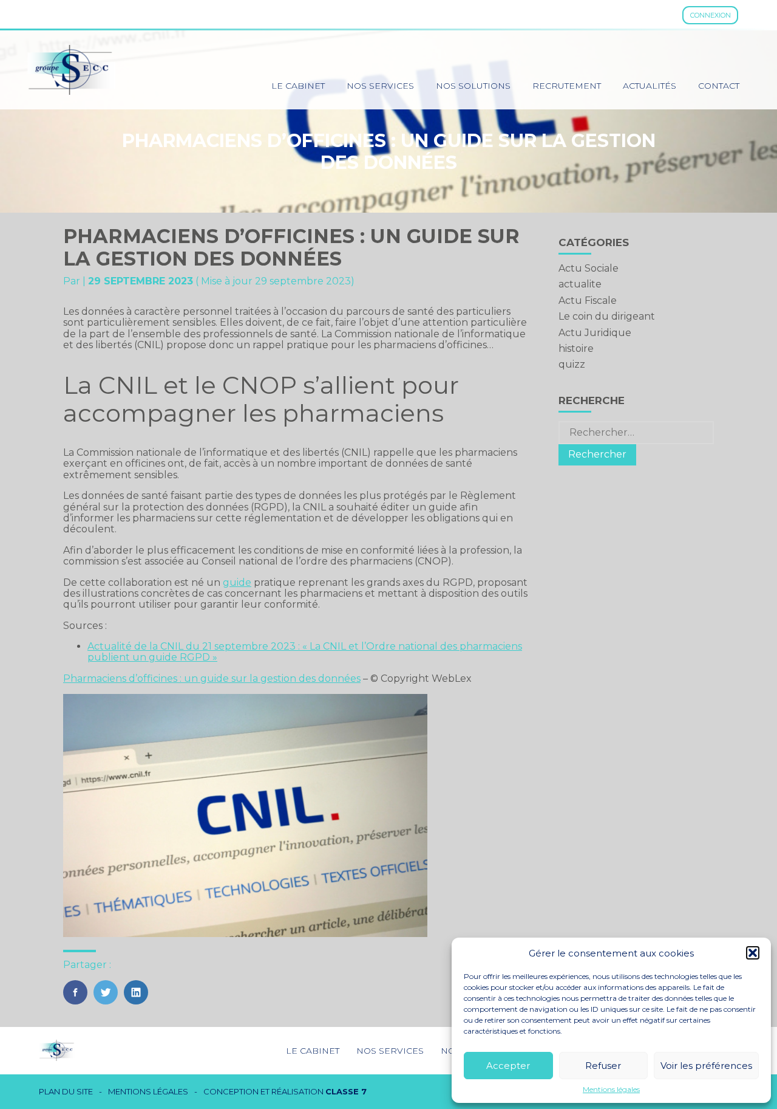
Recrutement (566, 85)
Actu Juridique (594, 332)
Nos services (380, 85)
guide (237, 582)
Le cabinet (298, 85)
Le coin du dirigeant (606, 316)
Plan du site (66, 1091)
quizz (571, 364)
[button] (753, 953)
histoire (576, 348)
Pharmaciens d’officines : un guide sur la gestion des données (212, 678)
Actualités (649, 85)
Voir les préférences (706, 1065)
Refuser (603, 1065)
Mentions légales (611, 1089)
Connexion (710, 15)
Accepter (508, 1065)
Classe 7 (346, 1091)
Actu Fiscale (587, 300)
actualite (580, 284)
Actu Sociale (588, 268)
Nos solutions (473, 85)
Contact (718, 85)
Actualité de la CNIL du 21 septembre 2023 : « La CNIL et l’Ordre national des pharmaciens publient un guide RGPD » (304, 651)
